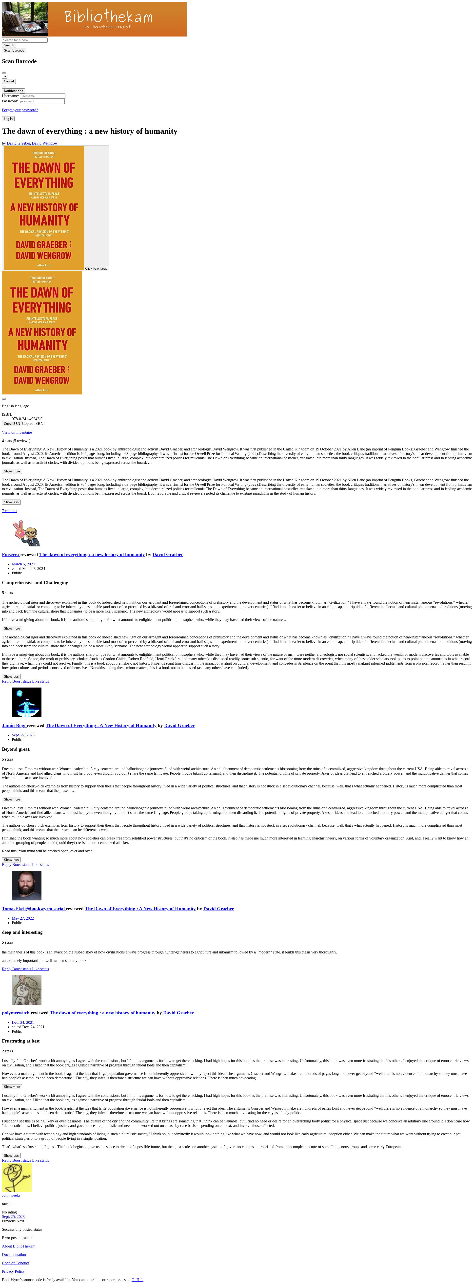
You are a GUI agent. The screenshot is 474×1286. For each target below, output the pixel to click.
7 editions (9, 511)
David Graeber (168, 554)
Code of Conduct (15, 1263)
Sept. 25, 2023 (13, 1216)
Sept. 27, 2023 (23, 735)
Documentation (14, 1254)
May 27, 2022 (23, 918)
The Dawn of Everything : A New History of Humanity (101, 725)
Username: (10, 96)
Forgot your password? (20, 110)
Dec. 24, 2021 (23, 1022)
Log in (8, 119)
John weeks (11, 1195)
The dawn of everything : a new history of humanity (92, 554)
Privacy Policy (13, 1271)
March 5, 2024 (23, 564)
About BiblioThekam (18, 1246)
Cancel (9, 81)
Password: (10, 101)
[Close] (4, 73)
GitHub (137, 1280)
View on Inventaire (17, 432)
